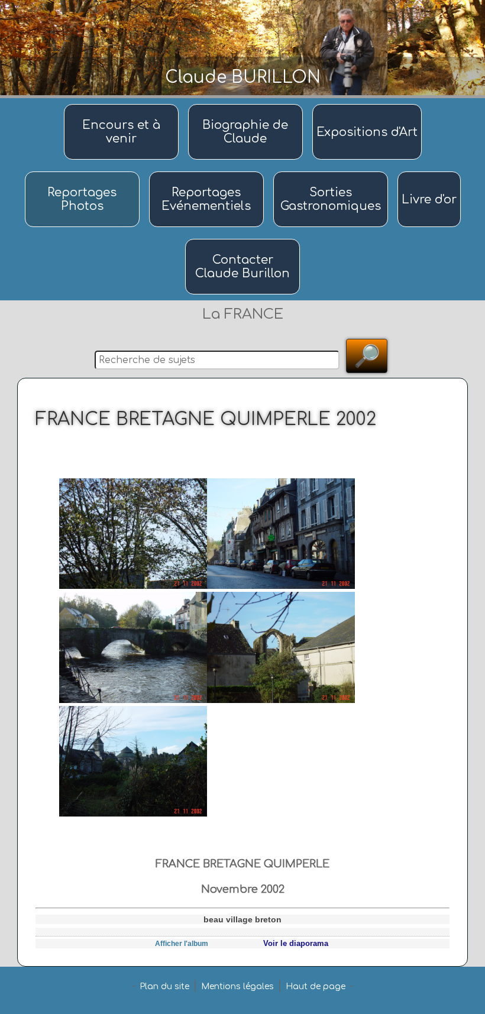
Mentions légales (237, 986)
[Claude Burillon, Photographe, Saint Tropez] (247, 105)
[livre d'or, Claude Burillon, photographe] (429, 172)
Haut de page (315, 986)
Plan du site (164, 986)
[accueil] (123, 105)
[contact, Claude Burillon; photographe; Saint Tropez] (242, 240)
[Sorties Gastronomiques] (332, 172)
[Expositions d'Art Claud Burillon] (367, 105)
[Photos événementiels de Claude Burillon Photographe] (208, 172)
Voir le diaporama (295, 943)
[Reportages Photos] (84, 172)
